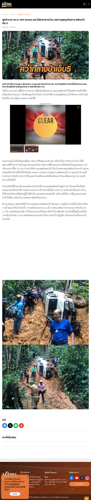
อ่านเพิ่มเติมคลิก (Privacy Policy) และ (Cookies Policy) (14, 487)
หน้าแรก (5, 14)
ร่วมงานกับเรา (79, 484)
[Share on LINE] (15, 425)
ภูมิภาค (13, 14)
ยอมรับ (15, 493)
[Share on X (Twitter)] (10, 425)
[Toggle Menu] (88, 4)
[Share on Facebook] (4, 425)
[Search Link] (84, 4)
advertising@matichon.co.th (55, 479)
